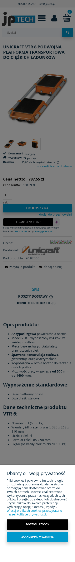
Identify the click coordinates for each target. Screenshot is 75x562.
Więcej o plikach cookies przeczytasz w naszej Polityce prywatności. (34, 512)
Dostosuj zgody (37, 524)
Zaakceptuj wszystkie (37, 536)
